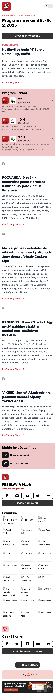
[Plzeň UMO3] (10, 603)
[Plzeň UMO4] (27, 603)
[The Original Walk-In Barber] (27, 580)
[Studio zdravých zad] (10, 580)
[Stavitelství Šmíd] (27, 532)
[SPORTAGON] (27, 520)
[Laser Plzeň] (27, 556)
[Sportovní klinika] (45, 568)
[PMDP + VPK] (10, 532)
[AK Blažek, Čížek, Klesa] (10, 544)
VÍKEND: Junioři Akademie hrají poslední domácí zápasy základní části (27, 397)
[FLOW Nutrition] (27, 544)
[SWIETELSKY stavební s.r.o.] (10, 520)
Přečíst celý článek (12, 224)
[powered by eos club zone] (27, 681)
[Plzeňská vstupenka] (45, 520)
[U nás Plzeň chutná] (45, 532)
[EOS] (45, 580)
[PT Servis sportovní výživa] (10, 615)
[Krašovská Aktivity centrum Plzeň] (10, 591)
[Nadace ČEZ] (45, 556)
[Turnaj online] (45, 615)
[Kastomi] (10, 556)
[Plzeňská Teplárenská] (27, 568)
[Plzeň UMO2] (10, 568)
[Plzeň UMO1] (45, 591)
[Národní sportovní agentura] (27, 591)
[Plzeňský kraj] (45, 603)
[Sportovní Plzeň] (27, 615)
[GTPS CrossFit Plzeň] (45, 544)
